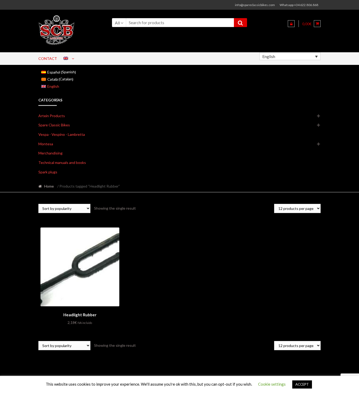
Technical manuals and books (62, 162)
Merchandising (50, 153)
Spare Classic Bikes (54, 125)
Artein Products (51, 115)
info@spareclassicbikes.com (255, 5)
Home (49, 186)
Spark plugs (47, 172)
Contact (47, 58)
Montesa (45, 144)
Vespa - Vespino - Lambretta (61, 134)
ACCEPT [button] (302, 384)
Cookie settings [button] (272, 384)
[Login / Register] (291, 23)
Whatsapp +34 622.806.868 (299, 5)
